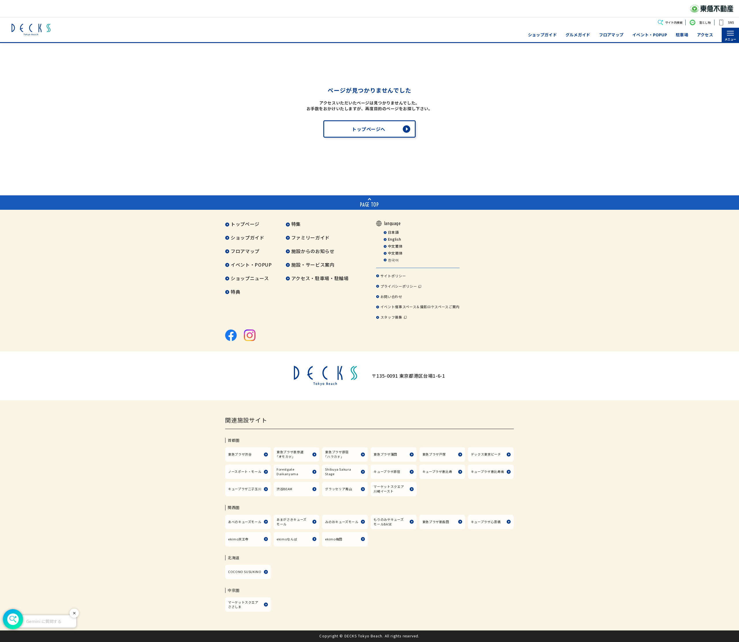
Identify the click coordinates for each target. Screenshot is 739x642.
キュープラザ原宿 (387, 471)
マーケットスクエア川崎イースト (389, 488)
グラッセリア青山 (338, 488)
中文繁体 (395, 246)
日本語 (393, 232)
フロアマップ (611, 35)
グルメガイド (578, 35)
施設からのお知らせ (313, 251)
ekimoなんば (287, 539)
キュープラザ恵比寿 (437, 471)
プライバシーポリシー (398, 286)
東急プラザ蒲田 (385, 454)
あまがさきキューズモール (292, 521)
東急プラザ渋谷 (239, 454)
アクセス (705, 35)
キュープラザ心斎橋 (486, 521)
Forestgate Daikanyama (287, 471)
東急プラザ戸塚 (434, 454)
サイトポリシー (393, 275)
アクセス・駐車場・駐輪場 (320, 278)
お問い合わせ (391, 296)
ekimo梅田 (333, 539)
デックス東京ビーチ (486, 454)
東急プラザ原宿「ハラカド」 (336, 454)
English (394, 239)
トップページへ (368, 129)
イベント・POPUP (649, 35)
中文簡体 (395, 252)
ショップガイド (542, 35)
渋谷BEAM (284, 488)
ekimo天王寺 (238, 539)
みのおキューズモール (341, 521)
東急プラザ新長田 (435, 521)
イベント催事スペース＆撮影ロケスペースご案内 (419, 306)
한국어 (393, 259)
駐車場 (682, 35)
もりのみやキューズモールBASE (389, 521)
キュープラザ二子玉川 (244, 488)
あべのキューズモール (244, 521)
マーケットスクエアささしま (243, 604)
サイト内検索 (673, 22)
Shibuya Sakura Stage (338, 471)
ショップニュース (250, 278)
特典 (235, 291)
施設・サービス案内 (313, 264)
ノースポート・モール (244, 471)
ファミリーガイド (310, 237)
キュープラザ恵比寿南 (487, 471)
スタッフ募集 (391, 317)
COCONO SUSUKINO (245, 571)
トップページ (245, 223)
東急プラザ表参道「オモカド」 (290, 454)
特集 (296, 223)
